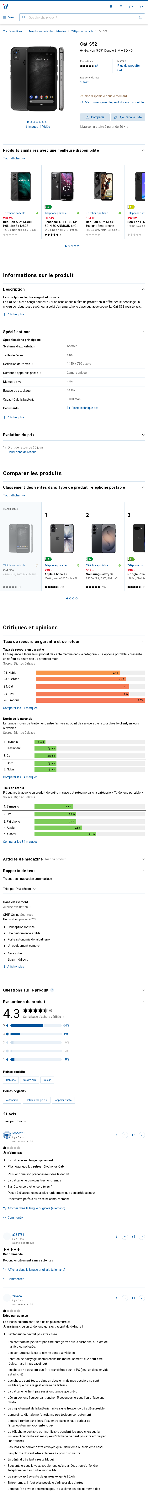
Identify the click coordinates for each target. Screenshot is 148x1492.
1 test (89, 80)
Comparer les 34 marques (20, 708)
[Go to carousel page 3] (72, 246)
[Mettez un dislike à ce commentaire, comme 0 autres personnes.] (142, 1135)
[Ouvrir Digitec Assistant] (131, 6)
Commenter (16, 1217)
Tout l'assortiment (13, 31)
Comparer (97, 117)
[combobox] (24, 889)
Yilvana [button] (17, 1296)
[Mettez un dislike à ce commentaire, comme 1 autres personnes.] (142, 1237)
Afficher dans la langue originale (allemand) (36, 1208)
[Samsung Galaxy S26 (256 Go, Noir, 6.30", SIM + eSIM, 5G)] (103, 546)
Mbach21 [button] (18, 1133)
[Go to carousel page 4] (75, 246)
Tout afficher (11, 158)
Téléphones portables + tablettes (47, 31)
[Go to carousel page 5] (78, 246)
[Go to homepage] (5, 6)
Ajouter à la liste (131, 117)
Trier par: (9, 889)
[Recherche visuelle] (140, 17)
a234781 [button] (18, 1235)
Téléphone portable (82, 31)
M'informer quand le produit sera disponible (114, 102)
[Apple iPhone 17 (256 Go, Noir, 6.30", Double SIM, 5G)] (62, 546)
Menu (11, 17)
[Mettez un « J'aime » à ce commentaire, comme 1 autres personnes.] (125, 1298)
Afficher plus (15, 314)
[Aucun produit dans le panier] (141, 6)
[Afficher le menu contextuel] (116, 1135)
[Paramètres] (111, 6)
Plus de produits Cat (128, 66)
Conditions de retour (22, 452)
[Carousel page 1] (66, 246)
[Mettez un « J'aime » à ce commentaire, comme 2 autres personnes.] (125, 1135)
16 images (31, 127)
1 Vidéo (45, 127)
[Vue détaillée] (74, 687)
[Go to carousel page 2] (69, 246)
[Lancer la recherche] (24, 17)
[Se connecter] (121, 6)
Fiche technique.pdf (84, 408)
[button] (112, 96)
